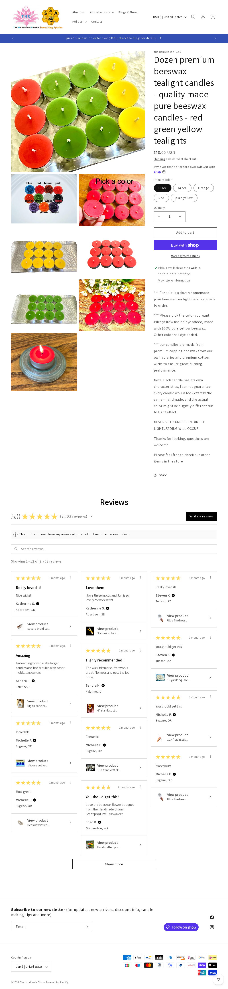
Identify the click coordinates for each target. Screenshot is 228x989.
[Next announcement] (215, 38)
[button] (101, 12)
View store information (174, 280)
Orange (203, 188)
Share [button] (163, 475)
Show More (34, 672)
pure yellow (184, 198)
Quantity (159, 208)
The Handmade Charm (32, 982)
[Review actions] (71, 578)
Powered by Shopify (57, 982)
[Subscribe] (86, 927)
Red (161, 198)
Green (182, 188)
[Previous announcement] (13, 38)
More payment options (185, 255)
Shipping (159, 159)
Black (163, 188)
